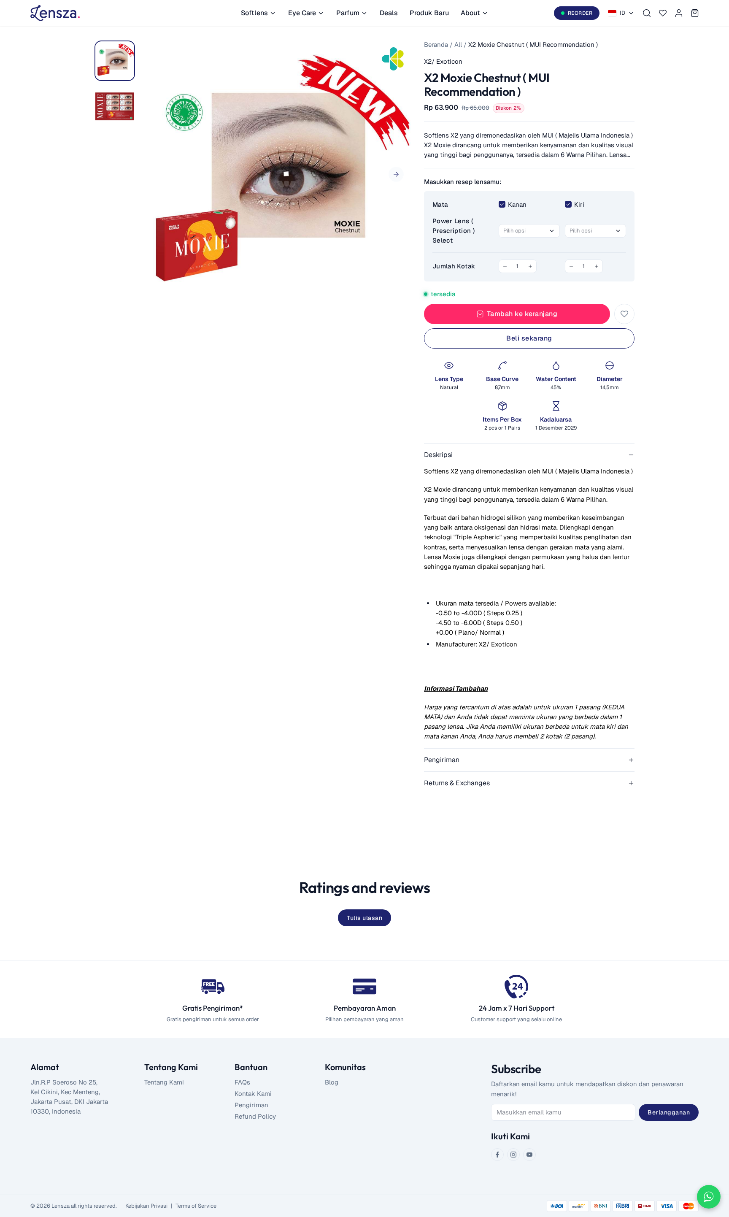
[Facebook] (497, 1154)
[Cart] (695, 13)
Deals (389, 12)
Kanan (517, 204)
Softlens (254, 12)
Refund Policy (255, 1116)
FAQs (242, 1082)
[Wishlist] (663, 13)
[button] (396, 174)
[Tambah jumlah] (530, 266)
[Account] (679, 13)
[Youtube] (529, 1154)
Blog (331, 1082)
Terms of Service (196, 1205)
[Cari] (647, 13)
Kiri (579, 204)
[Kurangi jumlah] (505, 266)
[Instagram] (513, 1154)
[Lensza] (55, 13)
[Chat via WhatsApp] (709, 1197)
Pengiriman (251, 1105)
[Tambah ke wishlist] (624, 314)
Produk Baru (429, 12)
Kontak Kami (253, 1094)
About (470, 12)
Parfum (347, 12)
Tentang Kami (164, 1082)
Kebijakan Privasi (146, 1205)
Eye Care (302, 12)
